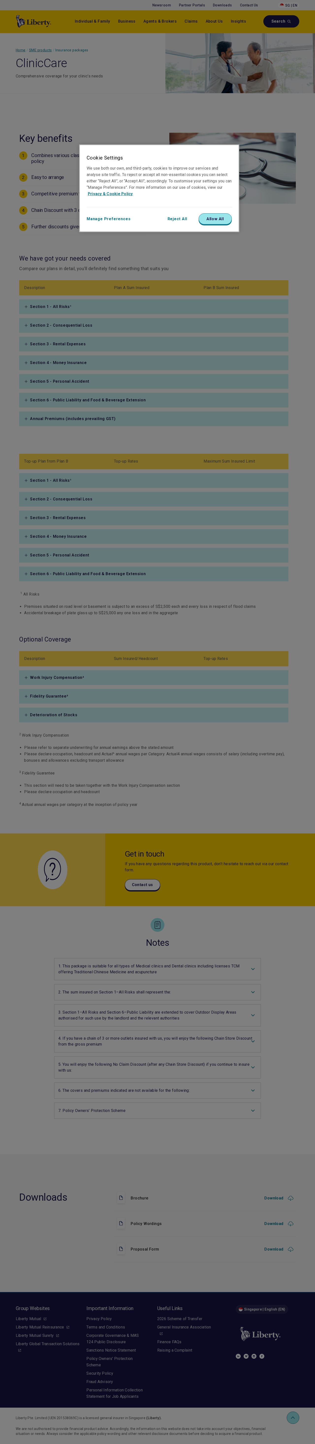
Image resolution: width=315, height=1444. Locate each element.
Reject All (177, 219)
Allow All (215, 219)
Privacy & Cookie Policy (110, 193)
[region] (159, 188)
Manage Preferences (108, 219)
